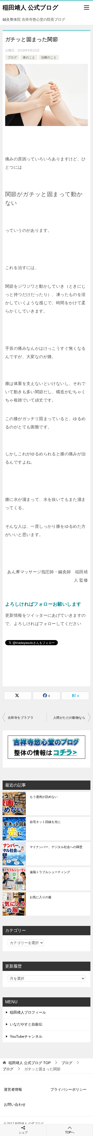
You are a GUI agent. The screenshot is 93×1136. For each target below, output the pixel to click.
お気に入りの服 (40, 897)
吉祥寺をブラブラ (20, 717)
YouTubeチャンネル (26, 1036)
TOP (30, 1063)
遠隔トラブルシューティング (50, 872)
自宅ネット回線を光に (45, 822)
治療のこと (49, 57)
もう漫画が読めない (44, 797)
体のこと (29, 57)
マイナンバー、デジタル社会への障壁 (56, 847)
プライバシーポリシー (68, 1089)
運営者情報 (13, 1089)
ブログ (12, 57)
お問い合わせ (15, 1104)
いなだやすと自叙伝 (26, 1024)
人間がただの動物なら (69, 717)
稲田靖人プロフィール (28, 1012)
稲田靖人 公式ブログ (30, 7)
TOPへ (69, 1132)
